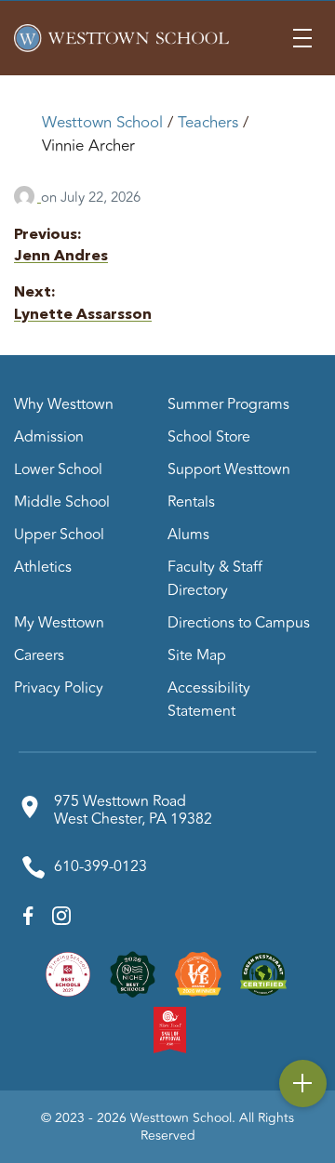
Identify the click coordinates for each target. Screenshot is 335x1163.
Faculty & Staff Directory (215, 578)
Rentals (191, 502)
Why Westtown (64, 404)
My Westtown (59, 623)
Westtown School (102, 123)
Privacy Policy (58, 688)
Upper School (59, 534)
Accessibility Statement (209, 699)
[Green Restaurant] (263, 973)
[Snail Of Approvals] (170, 1029)
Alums (188, 534)
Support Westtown (229, 469)
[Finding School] (68, 973)
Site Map (197, 655)
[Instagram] (61, 920)
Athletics (43, 567)
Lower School (58, 469)
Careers (39, 655)
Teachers (208, 123)
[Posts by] (27, 197)
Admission (49, 437)
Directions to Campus (239, 623)
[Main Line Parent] (198, 973)
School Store (209, 437)
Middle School (62, 502)
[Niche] (133, 973)
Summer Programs (228, 404)
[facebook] (28, 920)
